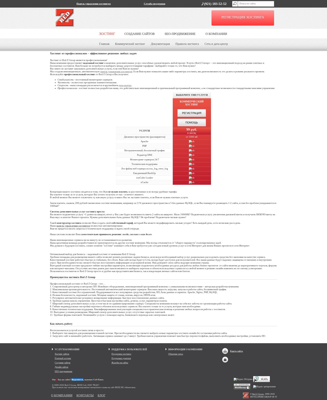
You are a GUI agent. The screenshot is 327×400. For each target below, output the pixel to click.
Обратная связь (175, 354)
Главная (104, 43)
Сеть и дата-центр (216, 43)
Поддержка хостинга (121, 354)
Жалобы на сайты (119, 362)
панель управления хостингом (116, 71)
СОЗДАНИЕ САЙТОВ (139, 34)
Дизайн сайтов (61, 367)
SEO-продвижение (63, 371)
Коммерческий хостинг (130, 43)
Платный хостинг (63, 358)
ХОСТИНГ (107, 34)
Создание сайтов (62, 362)
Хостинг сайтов (62, 354)
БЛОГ (101, 395)
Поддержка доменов (121, 358)
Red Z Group (258, 394)
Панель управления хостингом (93, 3)
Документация (160, 43)
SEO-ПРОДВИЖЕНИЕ (180, 34)
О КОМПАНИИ (216, 34)
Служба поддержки (154, 3)
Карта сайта (236, 351)
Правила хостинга (187, 43)
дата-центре (125, 85)
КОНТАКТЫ (85, 395)
